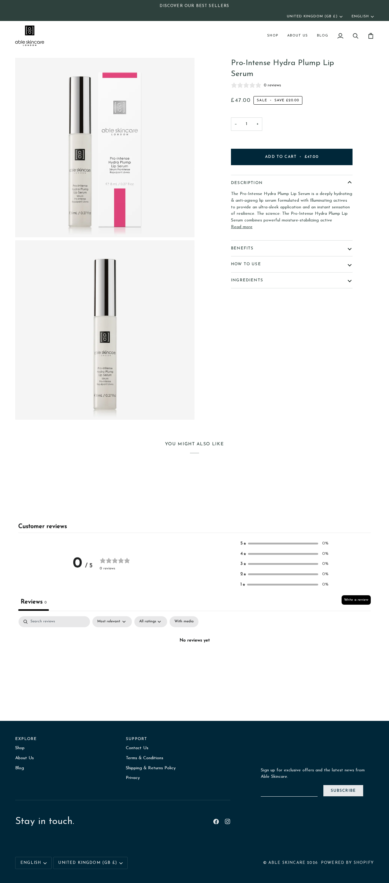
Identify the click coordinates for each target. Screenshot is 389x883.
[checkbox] (184, 621)
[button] (272, 35)
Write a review (356, 600)
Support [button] (136, 739)
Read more (242, 227)
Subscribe (343, 791)
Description (247, 183)
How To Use (246, 264)
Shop (20, 748)
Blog (19, 768)
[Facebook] (216, 821)
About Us (24, 758)
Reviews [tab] (33, 602)
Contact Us (137, 748)
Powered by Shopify (347, 863)
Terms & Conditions (144, 758)
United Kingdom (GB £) (312, 16)
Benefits (242, 248)
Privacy (133, 778)
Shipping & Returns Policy (151, 768)
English (360, 16)
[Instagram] (227, 821)
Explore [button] (26, 739)
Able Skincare (286, 863)
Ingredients (247, 280)
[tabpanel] (194, 661)
